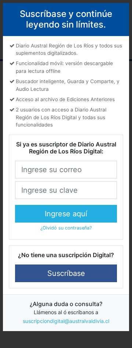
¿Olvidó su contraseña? (66, 228)
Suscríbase (66, 273)
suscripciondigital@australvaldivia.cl (66, 321)
